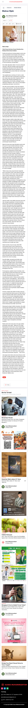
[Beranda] (3, 8)
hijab (4, 377)
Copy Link (19, 23)
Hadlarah (9, 7)
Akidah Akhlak (17, 7)
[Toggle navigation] (3, 2)
